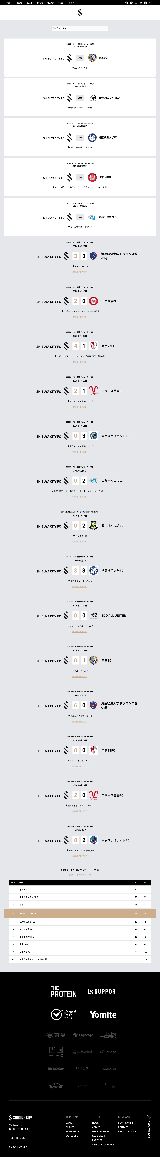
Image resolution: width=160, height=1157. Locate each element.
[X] (131, 3)
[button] (6, 13)
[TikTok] (145, 3)
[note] (150, 3)
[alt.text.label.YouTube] (140, 3)
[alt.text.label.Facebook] (126, 3)
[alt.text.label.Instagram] (136, 3)
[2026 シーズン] (105, 28)
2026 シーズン (59, 28)
